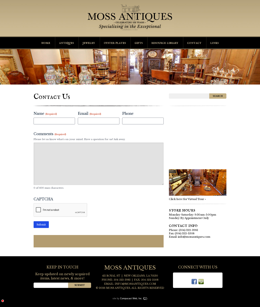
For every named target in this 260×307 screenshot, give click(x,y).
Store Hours (182, 210)
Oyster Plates (115, 42)
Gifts (139, 42)
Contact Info (183, 225)
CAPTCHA (43, 199)
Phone (128, 113)
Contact (194, 42)
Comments (50, 134)
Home (45, 42)
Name (45, 113)
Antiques (66, 42)
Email (89, 113)
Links (214, 42)
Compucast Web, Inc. (131, 298)
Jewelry (89, 42)
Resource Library (164, 42)
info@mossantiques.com (194, 236)
